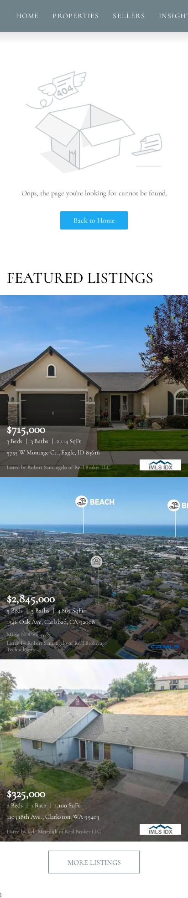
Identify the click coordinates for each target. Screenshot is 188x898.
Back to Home (94, 220)
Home (27, 15)
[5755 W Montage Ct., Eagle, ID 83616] (94, 386)
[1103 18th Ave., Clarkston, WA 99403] (94, 750)
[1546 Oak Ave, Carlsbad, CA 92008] (94, 568)
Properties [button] (75, 15)
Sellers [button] (129, 15)
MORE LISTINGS (94, 862)
